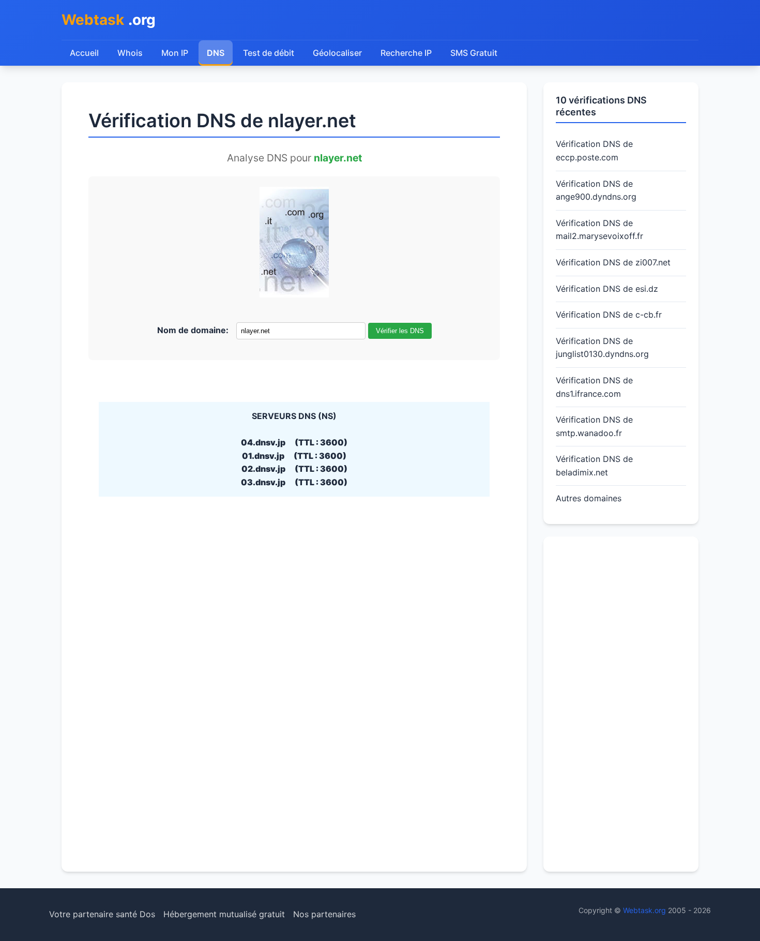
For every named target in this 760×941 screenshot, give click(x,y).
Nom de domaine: (193, 330)
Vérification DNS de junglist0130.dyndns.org (602, 348)
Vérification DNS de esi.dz (607, 288)
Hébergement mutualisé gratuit (224, 914)
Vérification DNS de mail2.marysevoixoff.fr (599, 230)
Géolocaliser (337, 53)
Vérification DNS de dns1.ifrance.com (594, 387)
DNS (215, 53)
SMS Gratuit (473, 53)
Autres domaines (588, 498)
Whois (130, 53)
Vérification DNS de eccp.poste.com (594, 150)
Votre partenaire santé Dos (102, 914)
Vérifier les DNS (400, 331)
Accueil (84, 53)
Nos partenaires (324, 914)
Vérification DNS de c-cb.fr (609, 314)
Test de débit (268, 53)
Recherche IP (406, 53)
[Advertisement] (621, 704)
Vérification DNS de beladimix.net (594, 465)
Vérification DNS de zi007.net (613, 262)
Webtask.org (644, 910)
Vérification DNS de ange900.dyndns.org (596, 190)
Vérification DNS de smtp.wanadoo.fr (594, 426)
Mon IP (174, 53)
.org (109, 19)
